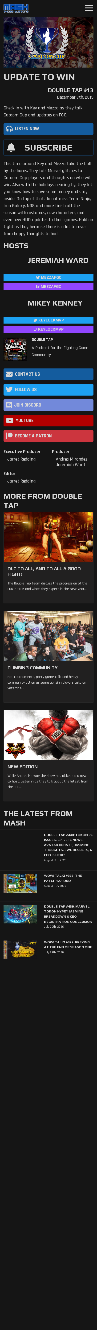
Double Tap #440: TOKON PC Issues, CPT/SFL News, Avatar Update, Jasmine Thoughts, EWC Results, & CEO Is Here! (68, 845)
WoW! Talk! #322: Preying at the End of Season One (68, 944)
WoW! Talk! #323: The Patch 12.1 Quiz (63, 878)
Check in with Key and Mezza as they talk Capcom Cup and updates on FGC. (43, 111)
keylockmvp (51, 329)
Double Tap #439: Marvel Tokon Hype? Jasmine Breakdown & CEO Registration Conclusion (68, 913)
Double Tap (42, 340)
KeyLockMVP (51, 320)
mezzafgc (51, 277)
